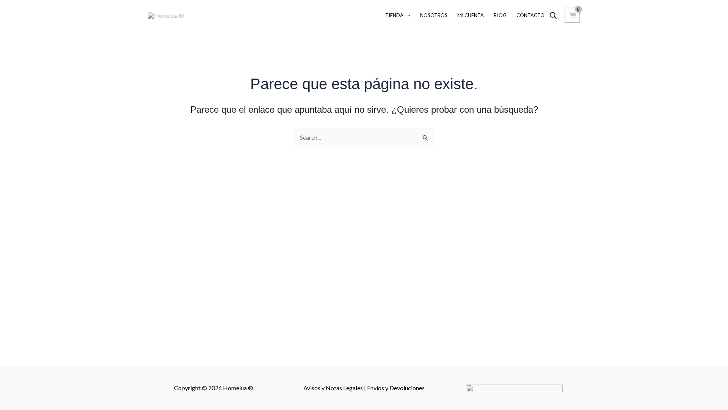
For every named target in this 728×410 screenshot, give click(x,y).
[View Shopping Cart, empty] (572, 15)
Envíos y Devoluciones (396, 387)
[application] (406, 15)
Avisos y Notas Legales (333, 387)
